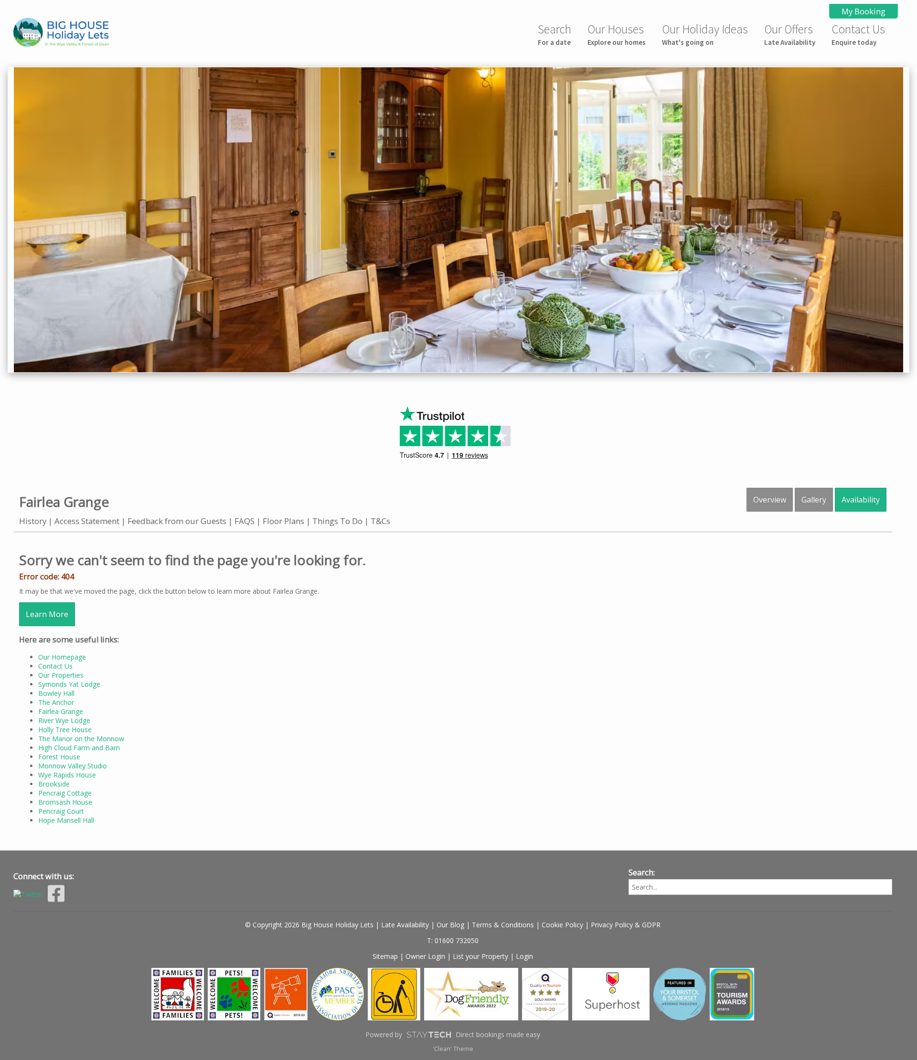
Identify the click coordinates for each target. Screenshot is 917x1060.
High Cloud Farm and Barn (79, 747)
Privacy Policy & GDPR (626, 924)
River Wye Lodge (64, 720)
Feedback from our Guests (177, 520)
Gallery (813, 499)
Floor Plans (283, 520)
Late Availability (405, 924)
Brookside (54, 783)
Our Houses (616, 34)
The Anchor (56, 702)
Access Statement (86, 520)
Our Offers (789, 34)
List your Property (480, 956)
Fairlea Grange (60, 711)
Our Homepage (62, 656)
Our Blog (450, 924)
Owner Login (425, 956)
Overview (769, 499)
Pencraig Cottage (65, 793)
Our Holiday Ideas (705, 34)
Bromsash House (65, 802)
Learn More (47, 614)
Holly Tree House (65, 729)
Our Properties (61, 675)
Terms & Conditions (503, 924)
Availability (861, 499)
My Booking (863, 11)
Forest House (59, 756)
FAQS (245, 520)
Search (554, 34)
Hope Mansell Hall (66, 820)
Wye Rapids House (67, 774)
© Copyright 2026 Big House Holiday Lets (309, 924)
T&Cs (380, 520)
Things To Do (337, 520)
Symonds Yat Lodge (69, 684)
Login (524, 956)
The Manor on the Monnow (81, 738)
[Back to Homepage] (80, 33)
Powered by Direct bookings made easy (452, 1034)
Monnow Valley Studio (72, 765)
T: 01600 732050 (453, 940)
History (32, 520)
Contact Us (858, 34)
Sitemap (385, 956)
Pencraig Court (61, 811)
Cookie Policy (562, 924)
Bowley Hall (56, 693)
